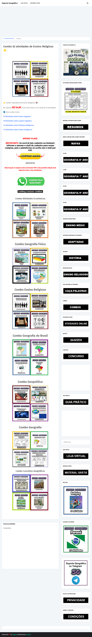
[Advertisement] (46, 21)
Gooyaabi (28, 634)
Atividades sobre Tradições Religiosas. (19, 125)
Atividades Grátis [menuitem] (35, 3)
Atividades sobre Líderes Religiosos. (18, 130)
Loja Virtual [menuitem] (24, 3)
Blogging (14, 634)
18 (4, 121)
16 (4, 116)
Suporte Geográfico (10, 3)
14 (4, 125)
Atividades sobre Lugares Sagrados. (18, 121)
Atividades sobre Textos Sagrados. (18, 116)
